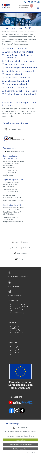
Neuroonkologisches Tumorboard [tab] (21, 67)
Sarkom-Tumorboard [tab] (14, 64)
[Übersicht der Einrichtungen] (38, 2)
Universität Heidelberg (17, 313)
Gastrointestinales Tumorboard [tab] (20, 61)
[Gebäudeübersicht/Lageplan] (32, 2)
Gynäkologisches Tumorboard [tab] (19, 52)
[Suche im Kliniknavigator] (35, 2)
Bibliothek (13, 311)
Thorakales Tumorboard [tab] (16, 87)
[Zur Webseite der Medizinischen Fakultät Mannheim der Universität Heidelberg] (25, 6)
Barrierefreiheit (27, 248)
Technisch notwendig (21, 427)
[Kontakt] (29, 2)
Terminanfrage (9, 148)
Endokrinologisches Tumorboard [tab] (20, 94)
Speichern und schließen (20, 449)
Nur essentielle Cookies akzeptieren (20, 444)
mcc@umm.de (7, 116)
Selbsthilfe (13, 351)
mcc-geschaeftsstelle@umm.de (13, 222)
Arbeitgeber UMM (15, 327)
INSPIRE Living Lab (15, 329)
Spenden (13, 355)
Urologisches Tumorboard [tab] (17, 77)
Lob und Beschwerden (17, 353)
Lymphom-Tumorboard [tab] (16, 84)
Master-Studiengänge (16, 309)
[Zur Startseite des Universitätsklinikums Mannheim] (9, 6)
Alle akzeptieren (20, 440)
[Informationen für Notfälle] (25, 2)
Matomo (31, 436)
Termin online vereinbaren (15, 152)
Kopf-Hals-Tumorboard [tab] (16, 48)
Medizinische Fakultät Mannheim (20, 305)
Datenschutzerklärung (21, 436)
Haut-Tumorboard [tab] (13, 74)
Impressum (26, 242)
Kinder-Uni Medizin (16, 331)
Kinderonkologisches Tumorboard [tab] (21, 91)
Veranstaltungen (15, 349)
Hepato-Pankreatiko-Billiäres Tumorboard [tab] (18, 56)
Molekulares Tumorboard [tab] (17, 81)
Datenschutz (15, 248)
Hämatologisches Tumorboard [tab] (19, 71)
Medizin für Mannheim (17, 333)
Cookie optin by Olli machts (32, 452)
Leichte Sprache (21, 259)
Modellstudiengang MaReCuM (19, 307)
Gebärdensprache (22, 253)
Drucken (16, 242)
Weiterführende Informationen (13, 200)
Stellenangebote (15, 347)
